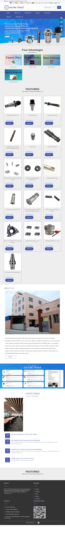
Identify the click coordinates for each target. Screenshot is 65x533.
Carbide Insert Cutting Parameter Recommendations (26, 449)
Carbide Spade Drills (52, 115)
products (28, 13)
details (9, 121)
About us (37, 496)
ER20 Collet (33, 146)
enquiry (9, 123)
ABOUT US (17, 13)
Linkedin (37, 489)
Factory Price (13, 67)
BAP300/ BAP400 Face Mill (52, 241)
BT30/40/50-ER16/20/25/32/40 (12, 272)
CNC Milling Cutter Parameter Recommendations (25, 440)
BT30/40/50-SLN (32, 115)
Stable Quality (32, 67)
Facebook (37, 491)
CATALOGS (47, 13)
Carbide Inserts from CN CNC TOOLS (22, 458)
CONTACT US (19, 17)
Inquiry (36, 494)
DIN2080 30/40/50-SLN (13, 115)
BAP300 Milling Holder (52, 178)
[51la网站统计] (38, 522)
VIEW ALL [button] (10, 357)
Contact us (37, 498)
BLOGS (38, 13)
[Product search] (59, 7)
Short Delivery (51, 67)
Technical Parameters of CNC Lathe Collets (24, 434)
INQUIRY (8, 17)
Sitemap (36, 522)
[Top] (61, 30)
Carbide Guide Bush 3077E (13, 209)
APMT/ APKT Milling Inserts (32, 241)
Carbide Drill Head (52, 146)
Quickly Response (13, 82)
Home (8, 13)
